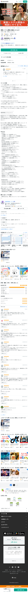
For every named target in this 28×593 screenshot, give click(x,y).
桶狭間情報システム (9, 201)
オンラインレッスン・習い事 (10, 27)
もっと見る (5, 76)
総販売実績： (7, 39)
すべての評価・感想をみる (23, 65)
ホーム (2, 27)
